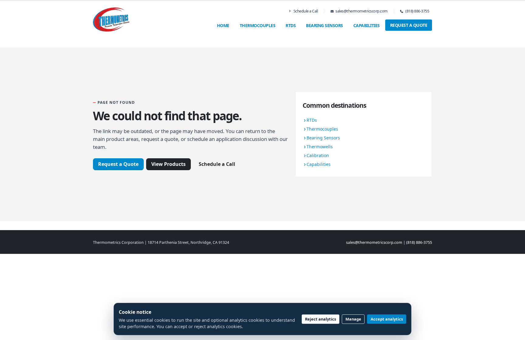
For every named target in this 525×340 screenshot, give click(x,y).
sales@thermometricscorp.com (361, 11)
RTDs (291, 25)
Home (223, 25)
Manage (353, 319)
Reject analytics (320, 319)
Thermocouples (258, 25)
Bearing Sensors (324, 25)
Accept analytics (387, 319)
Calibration (318, 155)
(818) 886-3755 (417, 11)
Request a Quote (408, 25)
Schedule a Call (305, 11)
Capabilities (366, 25)
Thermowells (320, 146)
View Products (168, 164)
